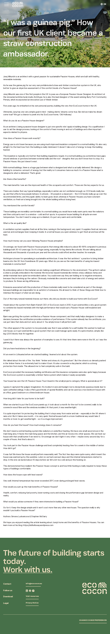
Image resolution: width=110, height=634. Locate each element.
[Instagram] (33, 591)
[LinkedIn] (27, 591)
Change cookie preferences (93, 620)
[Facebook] (30, 591)
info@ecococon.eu (34, 584)
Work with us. (27, 569)
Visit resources (32, 596)
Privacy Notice (32, 603)
